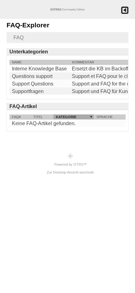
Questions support (32, 76)
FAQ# (16, 117)
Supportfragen (28, 91)
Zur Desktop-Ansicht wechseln (70, 172)
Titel (38, 117)
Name (17, 62)
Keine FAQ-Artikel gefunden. (44, 123)
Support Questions (32, 84)
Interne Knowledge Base (39, 69)
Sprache (104, 117)
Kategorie (66, 117)
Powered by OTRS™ (70, 164)
